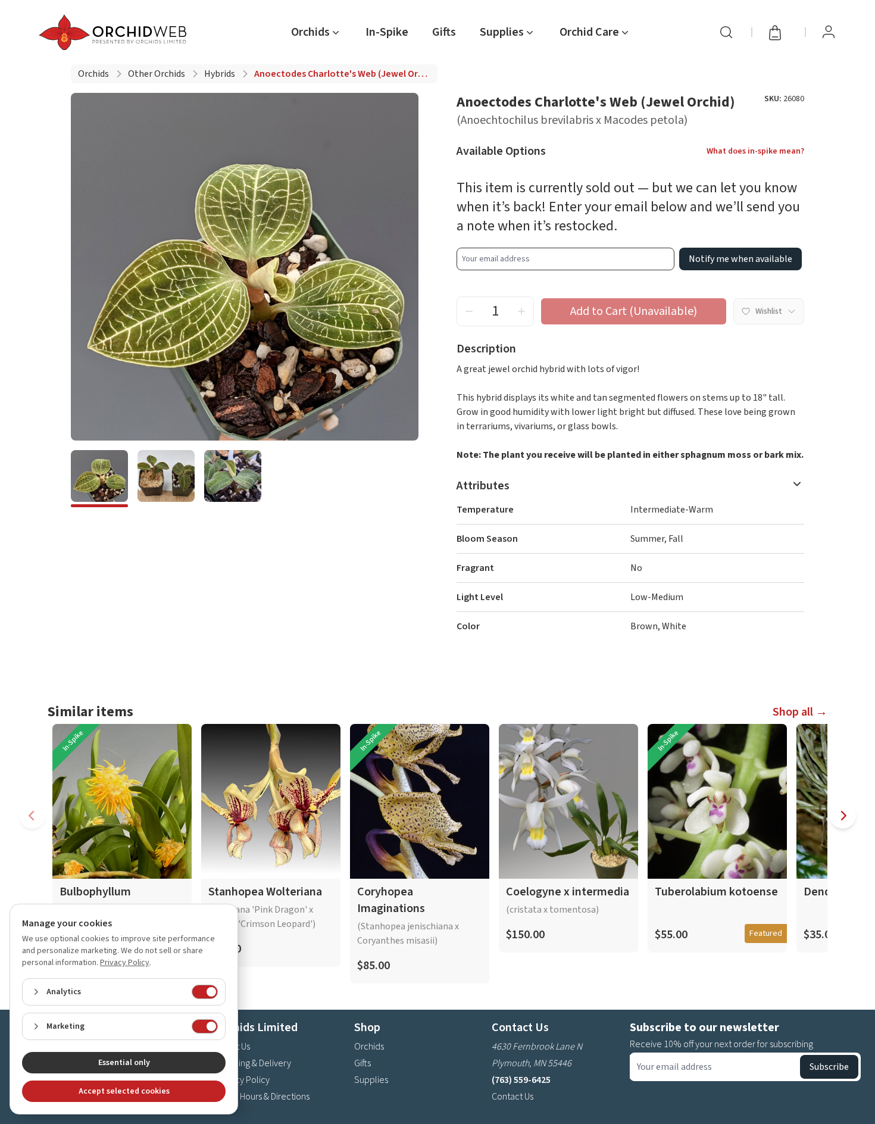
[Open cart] (778, 32)
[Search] (726, 32)
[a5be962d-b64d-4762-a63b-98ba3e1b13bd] (99, 478)
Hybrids (219, 73)
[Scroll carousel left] (32, 816)
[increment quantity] (521, 311)
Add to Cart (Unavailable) (633, 311)
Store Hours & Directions (263, 1096)
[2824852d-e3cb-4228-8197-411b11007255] (232, 478)
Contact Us (512, 1096)
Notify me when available (740, 259)
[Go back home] (115, 32)
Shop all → (800, 712)
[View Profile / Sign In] (828, 32)
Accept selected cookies (124, 1091)
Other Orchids (156, 73)
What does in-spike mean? (755, 151)
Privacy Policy (243, 1079)
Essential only (124, 1063)
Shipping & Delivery (253, 1063)
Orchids (93, 73)
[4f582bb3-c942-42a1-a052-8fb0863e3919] (166, 478)
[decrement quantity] (469, 311)
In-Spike (386, 32)
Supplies (371, 1079)
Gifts (444, 32)
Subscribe (829, 1066)
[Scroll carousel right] (843, 816)
